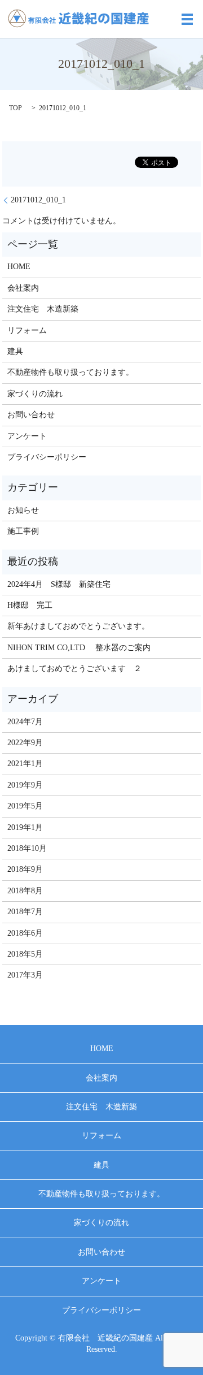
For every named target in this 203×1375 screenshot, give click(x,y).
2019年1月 (25, 827)
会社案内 (23, 288)
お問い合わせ (31, 414)
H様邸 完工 (29, 605)
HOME (18, 266)
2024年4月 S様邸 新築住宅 (59, 584)
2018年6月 (25, 933)
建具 (15, 351)
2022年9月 (25, 742)
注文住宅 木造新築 (42, 309)
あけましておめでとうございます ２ (74, 668)
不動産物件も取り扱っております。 (70, 372)
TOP (15, 108)
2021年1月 (25, 763)
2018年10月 (27, 848)
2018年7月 (25, 911)
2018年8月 (25, 891)
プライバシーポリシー (46, 457)
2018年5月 (25, 954)
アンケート (27, 436)
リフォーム (27, 330)
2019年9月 (25, 785)
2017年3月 (25, 975)
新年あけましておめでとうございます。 (78, 626)
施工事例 (23, 531)
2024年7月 (25, 721)
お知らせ (23, 510)
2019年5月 (25, 806)
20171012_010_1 (38, 200)
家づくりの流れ (35, 394)
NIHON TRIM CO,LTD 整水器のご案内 (79, 647)
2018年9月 (25, 869)
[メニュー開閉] (187, 19)
